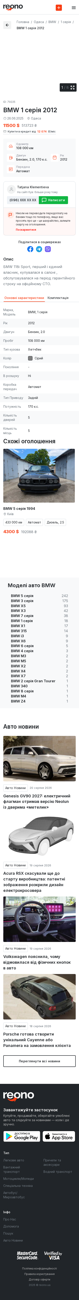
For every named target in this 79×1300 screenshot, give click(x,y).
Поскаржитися (26, 229)
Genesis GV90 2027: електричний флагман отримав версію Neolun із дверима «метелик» (36, 801)
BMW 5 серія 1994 (19, 508)
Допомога (11, 1226)
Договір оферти (39, 1279)
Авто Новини (15, 788)
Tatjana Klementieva (33, 187)
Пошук (8, 1233)
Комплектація (58, 298)
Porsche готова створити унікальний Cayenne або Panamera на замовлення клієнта (37, 1040)
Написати (56, 200)
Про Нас (9, 1219)
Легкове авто (13, 1160)
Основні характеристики (24, 298)
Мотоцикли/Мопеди (18, 1179)
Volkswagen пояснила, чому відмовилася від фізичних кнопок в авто (37, 962)
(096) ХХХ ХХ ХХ (23, 200)
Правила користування (39, 1274)
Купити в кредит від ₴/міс (32, 131)
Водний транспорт (57, 1171)
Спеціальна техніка (18, 1186)
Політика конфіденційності (39, 1268)
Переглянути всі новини (39, 1061)
